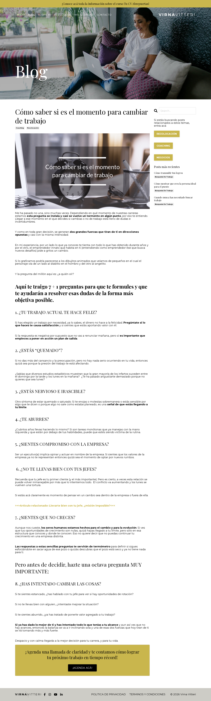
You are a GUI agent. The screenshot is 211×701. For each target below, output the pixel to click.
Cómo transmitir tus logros (168, 173)
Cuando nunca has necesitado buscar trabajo (173, 199)
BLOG (31, 15)
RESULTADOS (63, 15)
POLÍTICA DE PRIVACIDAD (108, 694)
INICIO (21, 15)
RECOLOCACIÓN (167, 133)
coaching (20, 128)
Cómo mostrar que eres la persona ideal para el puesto (175, 185)
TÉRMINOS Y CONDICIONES (147, 694)
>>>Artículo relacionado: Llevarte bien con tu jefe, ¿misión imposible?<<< (65, 505)
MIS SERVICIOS (84, 15)
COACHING (163, 145)
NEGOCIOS (163, 157)
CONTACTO (104, 15)
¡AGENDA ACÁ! (82, 667)
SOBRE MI (44, 15)
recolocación (33, 128)
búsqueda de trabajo (164, 177)
